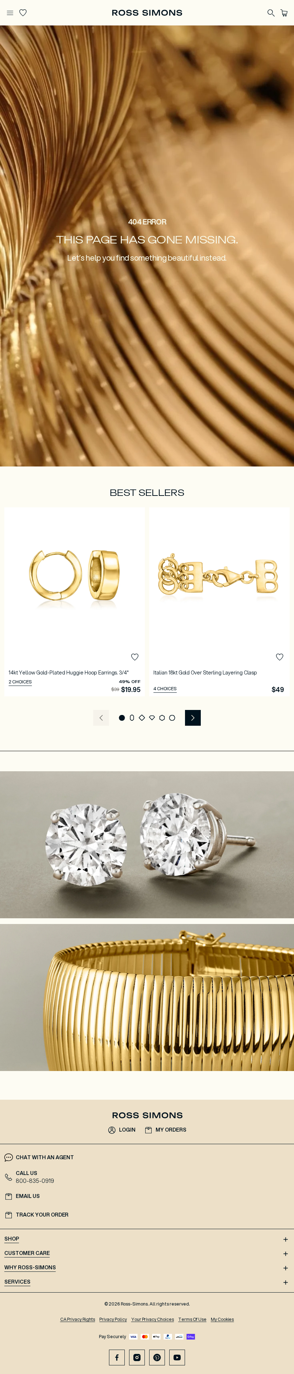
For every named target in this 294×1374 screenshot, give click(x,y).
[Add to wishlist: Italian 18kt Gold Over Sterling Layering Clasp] (279, 657)
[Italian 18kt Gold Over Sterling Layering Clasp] (219, 601)
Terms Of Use (192, 1319)
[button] (122, 718)
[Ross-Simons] (146, 13)
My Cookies (222, 1319)
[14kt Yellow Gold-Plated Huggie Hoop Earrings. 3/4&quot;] (74, 601)
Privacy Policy (113, 1319)
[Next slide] (193, 718)
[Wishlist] (23, 13)
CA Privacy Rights (77, 1319)
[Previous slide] (101, 718)
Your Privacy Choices (152, 1319)
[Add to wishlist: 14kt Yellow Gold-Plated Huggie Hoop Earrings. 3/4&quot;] (135, 657)
